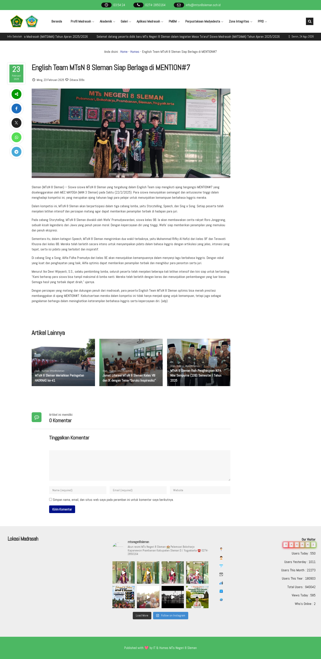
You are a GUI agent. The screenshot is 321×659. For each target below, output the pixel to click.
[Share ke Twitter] (16, 123)
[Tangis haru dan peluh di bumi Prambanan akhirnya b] (148, 597)
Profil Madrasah (81, 21)
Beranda (57, 21)
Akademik (106, 21)
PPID (261, 21)
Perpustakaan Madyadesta (202, 21)
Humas (134, 51)
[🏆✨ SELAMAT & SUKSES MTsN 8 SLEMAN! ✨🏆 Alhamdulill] (123, 597)
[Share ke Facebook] (16, 108)
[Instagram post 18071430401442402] (197, 597)
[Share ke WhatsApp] (16, 137)
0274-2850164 (155, 5)
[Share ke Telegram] (16, 151)
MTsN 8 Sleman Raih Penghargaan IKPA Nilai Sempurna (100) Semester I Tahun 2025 (195, 375)
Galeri (124, 21)
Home (124, 51)
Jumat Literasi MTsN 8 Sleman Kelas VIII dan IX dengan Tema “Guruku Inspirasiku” (129, 377)
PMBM (173, 21)
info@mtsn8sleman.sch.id (203, 5)
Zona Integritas (239, 21)
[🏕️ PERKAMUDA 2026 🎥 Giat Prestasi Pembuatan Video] (173, 597)
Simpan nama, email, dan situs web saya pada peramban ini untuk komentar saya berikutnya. (113, 499)
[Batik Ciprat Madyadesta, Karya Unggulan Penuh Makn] (123, 572)
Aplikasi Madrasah (148, 21)
